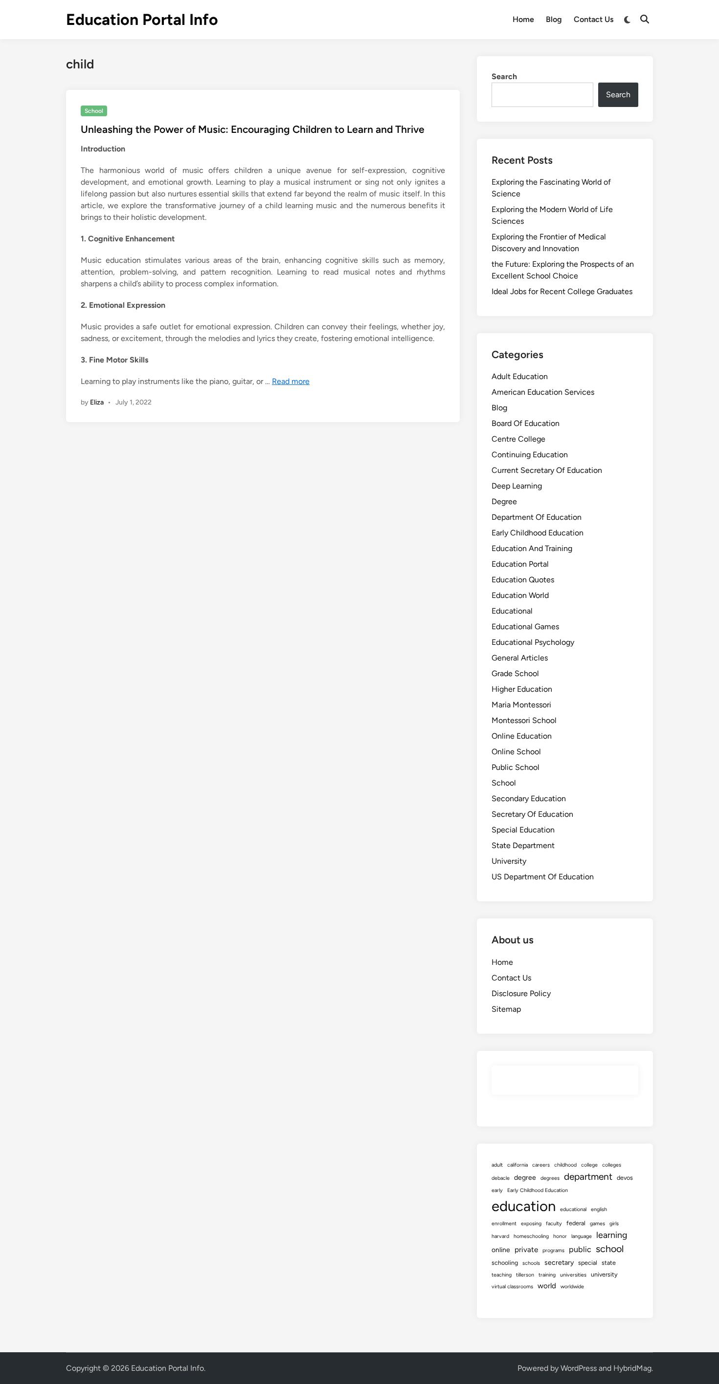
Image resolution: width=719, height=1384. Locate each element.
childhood (565, 1165)
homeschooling (531, 1236)
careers (541, 1165)
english (599, 1209)
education (524, 1205)
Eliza (97, 402)
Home (523, 19)
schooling (505, 1262)
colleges (611, 1165)
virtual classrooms (512, 1286)
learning (611, 1235)
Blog (554, 19)
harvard (500, 1236)
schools (531, 1263)
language (581, 1236)
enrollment (504, 1223)
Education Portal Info (142, 19)
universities (573, 1275)
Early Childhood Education (538, 532)
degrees (550, 1178)
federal (575, 1223)
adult (497, 1165)
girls (614, 1223)
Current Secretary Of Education (547, 470)
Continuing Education (530, 454)
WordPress (579, 1368)
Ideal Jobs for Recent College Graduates (562, 291)
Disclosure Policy (521, 993)
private (526, 1249)
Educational (512, 611)
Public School (515, 767)
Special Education (523, 829)
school (610, 1249)
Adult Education (520, 376)
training (547, 1275)
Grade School (515, 673)
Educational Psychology (533, 642)
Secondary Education (529, 798)
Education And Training (532, 548)
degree (525, 1177)
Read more (291, 381)
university (604, 1274)
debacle (501, 1178)
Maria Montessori (521, 704)
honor (560, 1236)
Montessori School (524, 720)
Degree (504, 501)
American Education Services (543, 392)
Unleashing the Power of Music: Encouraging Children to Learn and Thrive (253, 129)
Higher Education (522, 689)
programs (553, 1250)
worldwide (572, 1286)
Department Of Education (537, 517)
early (497, 1190)
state (609, 1262)
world (547, 1285)
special (587, 1262)
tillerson (525, 1275)
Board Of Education (526, 423)
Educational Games (525, 626)
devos (625, 1177)
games (597, 1223)
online (501, 1250)
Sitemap (506, 1009)
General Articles (520, 657)
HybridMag (632, 1368)
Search (504, 76)
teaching (502, 1275)
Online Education (522, 736)
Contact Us (593, 19)
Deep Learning (517, 485)
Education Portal (520, 564)
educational (573, 1209)
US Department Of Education (543, 876)
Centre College (518, 439)
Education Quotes (523, 579)
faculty (554, 1223)
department (588, 1176)
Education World (520, 595)
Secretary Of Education (532, 814)
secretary (559, 1262)
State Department (523, 845)
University (509, 861)
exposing (531, 1223)
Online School (516, 751)
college (589, 1165)
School (94, 110)
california (517, 1165)
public (580, 1249)
